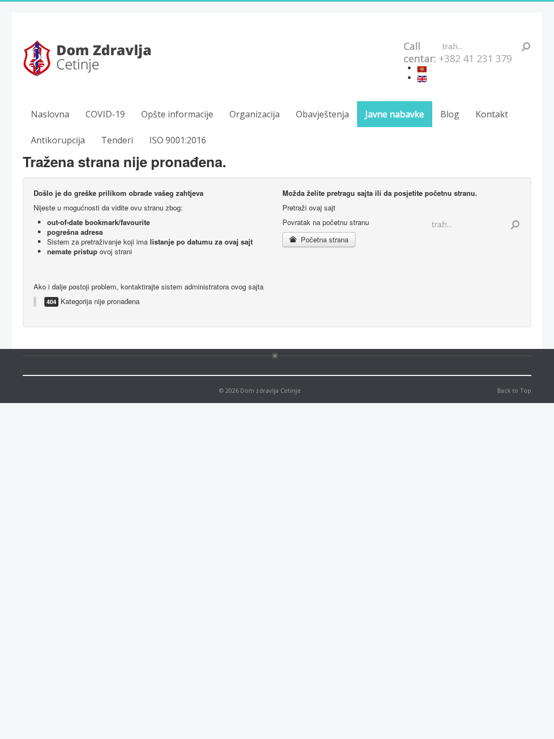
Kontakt (492, 114)
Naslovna (50, 114)
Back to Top (514, 390)
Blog (449, 114)
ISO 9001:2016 (177, 140)
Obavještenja (322, 114)
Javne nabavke (394, 114)
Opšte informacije (177, 114)
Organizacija (254, 114)
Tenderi (117, 140)
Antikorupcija (58, 140)
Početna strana (323, 239)
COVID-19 (105, 114)
